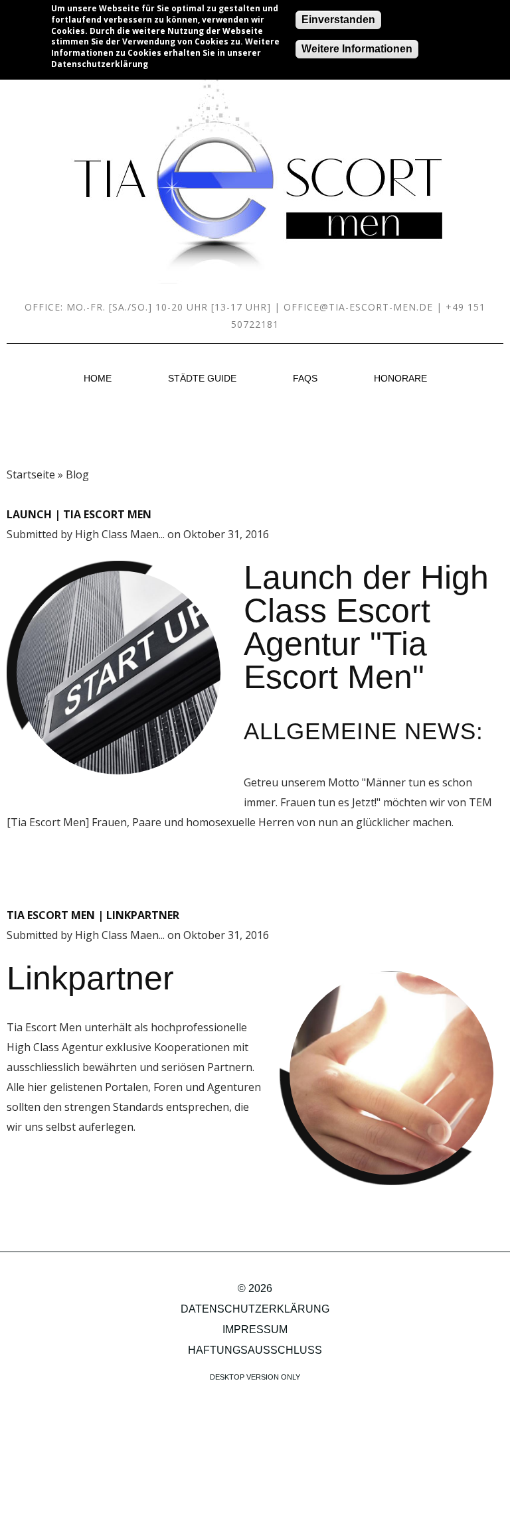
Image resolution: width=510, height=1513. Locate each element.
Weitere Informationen (356, 48)
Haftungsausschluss (255, 1350)
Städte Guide (202, 378)
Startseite (31, 474)
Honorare (400, 378)
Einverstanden (338, 19)
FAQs (305, 378)
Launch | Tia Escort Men (79, 514)
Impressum (255, 1329)
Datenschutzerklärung (255, 1309)
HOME (98, 378)
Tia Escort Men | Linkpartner (93, 915)
